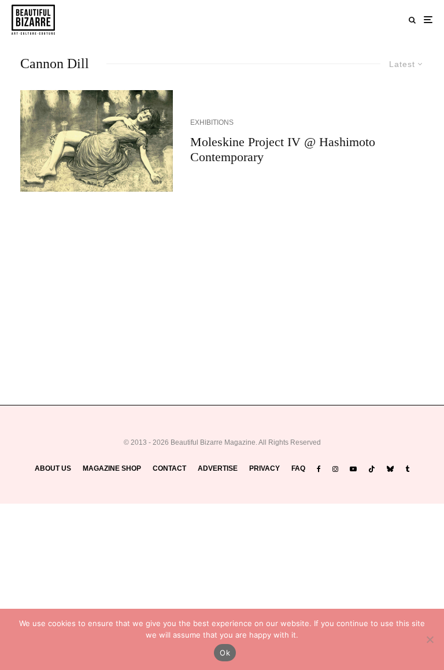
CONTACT (169, 468)
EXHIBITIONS (212, 122)
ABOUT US (53, 468)
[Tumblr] (407, 469)
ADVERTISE (218, 468)
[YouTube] (353, 469)
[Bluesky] (390, 469)
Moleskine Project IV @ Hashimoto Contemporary (282, 149)
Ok (225, 652)
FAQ (298, 468)
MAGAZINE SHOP (112, 468)
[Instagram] (335, 469)
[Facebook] (319, 469)
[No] (429, 639)
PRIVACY (264, 468)
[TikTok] (371, 469)
